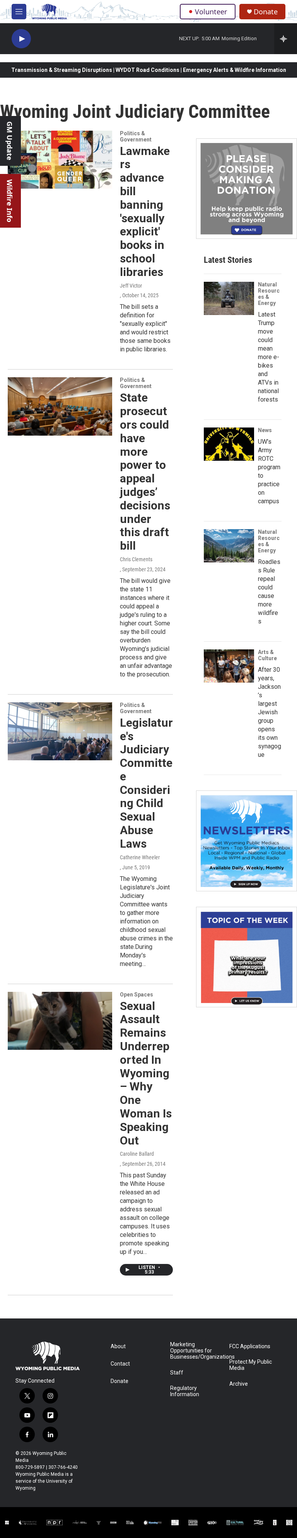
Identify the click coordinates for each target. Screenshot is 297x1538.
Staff (176, 1373)
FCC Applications (249, 1346)
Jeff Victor (131, 286)
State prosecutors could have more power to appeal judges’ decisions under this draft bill (145, 471)
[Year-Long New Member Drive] (246, 189)
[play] (21, 38)
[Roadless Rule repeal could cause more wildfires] (229, 545)
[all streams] (285, 38)
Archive (238, 1384)
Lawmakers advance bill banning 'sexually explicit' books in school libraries (145, 211)
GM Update (9, 140)
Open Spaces (136, 994)
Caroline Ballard (137, 1154)
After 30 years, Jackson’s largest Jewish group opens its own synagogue (269, 712)
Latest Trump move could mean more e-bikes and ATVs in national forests (268, 357)
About (118, 1346)
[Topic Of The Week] (246, 957)
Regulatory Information (184, 1391)
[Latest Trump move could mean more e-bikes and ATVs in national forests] (229, 298)
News (265, 430)
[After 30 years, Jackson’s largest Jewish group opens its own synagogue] (229, 666)
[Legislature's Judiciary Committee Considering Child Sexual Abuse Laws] (60, 731)
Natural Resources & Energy (269, 293)
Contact (120, 1364)
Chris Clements (136, 559)
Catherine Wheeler (140, 857)
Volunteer (211, 11)
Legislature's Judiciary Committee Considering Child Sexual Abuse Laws (146, 783)
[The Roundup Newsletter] (246, 841)
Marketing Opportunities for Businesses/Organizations (196, 1351)
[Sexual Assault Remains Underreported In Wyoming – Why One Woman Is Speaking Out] (60, 1021)
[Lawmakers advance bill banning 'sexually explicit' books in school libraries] (60, 160)
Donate (266, 12)
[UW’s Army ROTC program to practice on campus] (229, 444)
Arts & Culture (267, 655)
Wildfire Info (9, 200)
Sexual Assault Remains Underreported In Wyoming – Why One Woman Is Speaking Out (146, 1073)
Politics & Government (136, 136)
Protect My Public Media (250, 1365)
